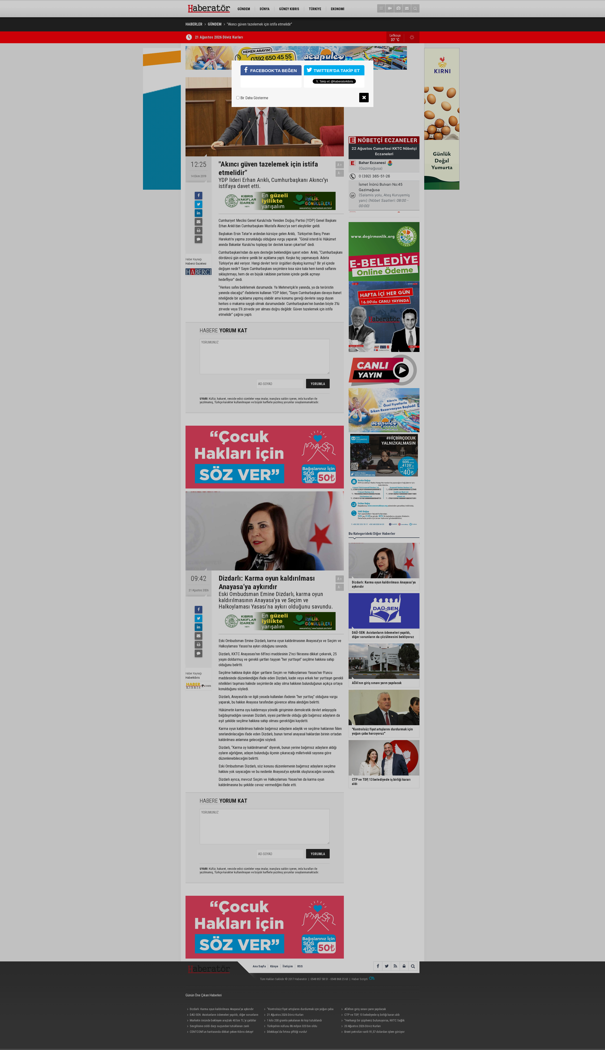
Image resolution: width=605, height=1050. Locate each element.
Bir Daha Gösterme (253, 98)
